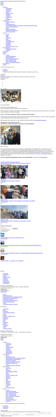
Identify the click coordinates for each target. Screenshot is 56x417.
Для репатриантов (10, 21)
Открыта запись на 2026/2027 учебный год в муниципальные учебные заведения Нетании (22, 253)
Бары (7, 35)
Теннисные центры (10, 31)
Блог (4, 53)
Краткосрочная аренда (11, 48)
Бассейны (8, 44)
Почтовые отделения (8, 299)
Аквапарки (8, 42)
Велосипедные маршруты (12, 30)
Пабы (7, 36)
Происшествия (9, 13)
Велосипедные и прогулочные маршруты (13, 296)
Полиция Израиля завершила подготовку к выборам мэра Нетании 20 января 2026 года (21, 245)
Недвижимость (6, 47)
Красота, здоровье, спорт (12, 46)
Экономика (8, 10)
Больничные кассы (10, 24)
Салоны (5, 326)
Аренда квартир (10, 398)
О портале (5, 405)
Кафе (7, 39)
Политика (8, 9)
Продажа (8, 50)
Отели (4, 52)
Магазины (8, 45)
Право (7, 12)
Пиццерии (8, 40)
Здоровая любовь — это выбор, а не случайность (12, 260)
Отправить (15, 228)
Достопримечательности (9, 312)
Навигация (5, 407)
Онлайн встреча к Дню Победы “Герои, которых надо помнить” (15, 163)
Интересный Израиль (11, 56)
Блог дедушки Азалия (11, 61)
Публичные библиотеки (11, 26)
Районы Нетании (10, 57)
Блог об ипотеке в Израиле (12, 58)
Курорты (5, 317)
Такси (7, 28)
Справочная (6, 20)
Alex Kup (35, 157)
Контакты (5, 408)
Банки (7, 23)
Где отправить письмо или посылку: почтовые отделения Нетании (21, 25)
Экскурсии (5, 51)
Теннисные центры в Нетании (10, 304)
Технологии (9, 19)
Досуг (4, 32)
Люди (4, 64)
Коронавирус (9, 8)
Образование (9, 17)
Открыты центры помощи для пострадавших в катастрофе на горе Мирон (18, 200)
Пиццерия (5, 322)
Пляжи (4, 323)
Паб (4, 321)
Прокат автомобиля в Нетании (10, 300)
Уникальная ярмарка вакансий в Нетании (10, 162)
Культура (8, 15)
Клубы (7, 34)
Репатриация (6, 63)
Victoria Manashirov (43, 157)
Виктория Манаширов (41, 120)
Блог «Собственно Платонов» (13, 62)
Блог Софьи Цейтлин (11, 59)
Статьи (7, 55)
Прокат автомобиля (10, 29)
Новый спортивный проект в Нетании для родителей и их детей (16, 220)
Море (4, 319)
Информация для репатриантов (10, 298)
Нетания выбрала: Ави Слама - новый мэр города (12, 237)
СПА (4, 327)
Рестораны (8, 37)
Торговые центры (10, 41)
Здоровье (8, 14)
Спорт (7, 18)
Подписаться (3, 289)
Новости (5, 7)
